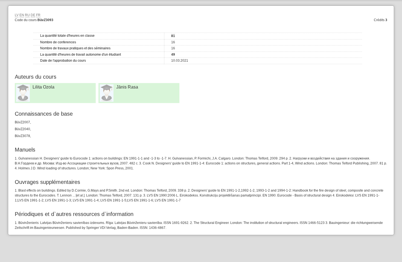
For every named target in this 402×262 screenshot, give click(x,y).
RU (27, 15)
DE (33, 15)
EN (21, 15)
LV (17, 15)
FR (38, 15)
